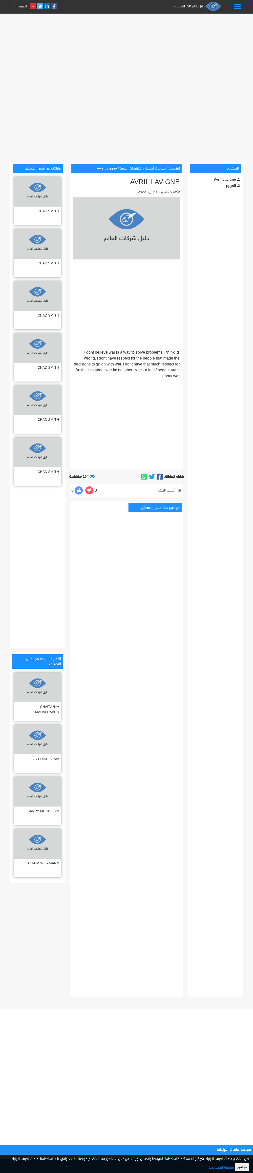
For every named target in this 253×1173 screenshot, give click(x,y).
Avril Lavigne (225, 179)
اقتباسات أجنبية (131, 168)
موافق (242, 1167)
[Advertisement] (126, 50)
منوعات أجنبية (155, 168)
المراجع (231, 185)
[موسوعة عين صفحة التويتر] (40, 6)
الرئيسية (174, 168)
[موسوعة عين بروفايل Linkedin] (47, 6)
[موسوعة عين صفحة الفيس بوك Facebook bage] (54, 6)
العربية (22, 6)
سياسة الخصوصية (221, 1167)
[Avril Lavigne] (160, 477)
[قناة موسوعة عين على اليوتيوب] (33, 6)
